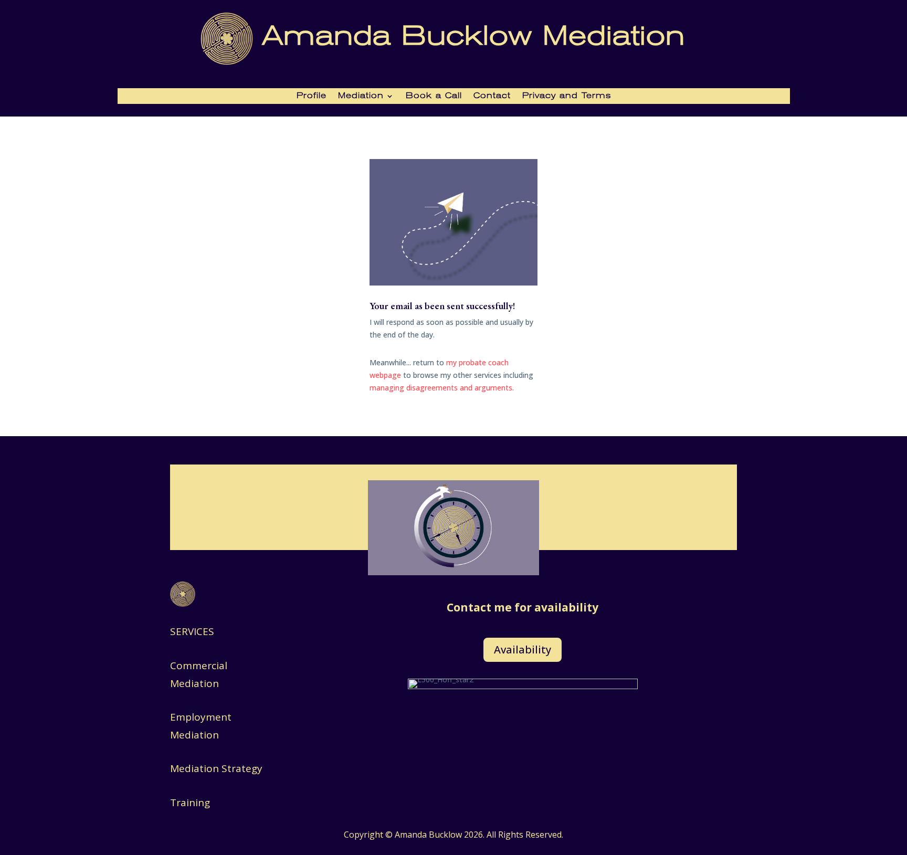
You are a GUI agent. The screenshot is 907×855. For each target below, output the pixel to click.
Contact (492, 96)
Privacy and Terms (566, 96)
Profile (311, 96)
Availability (522, 649)
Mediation (361, 96)
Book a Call (434, 96)
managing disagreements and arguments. (442, 388)
